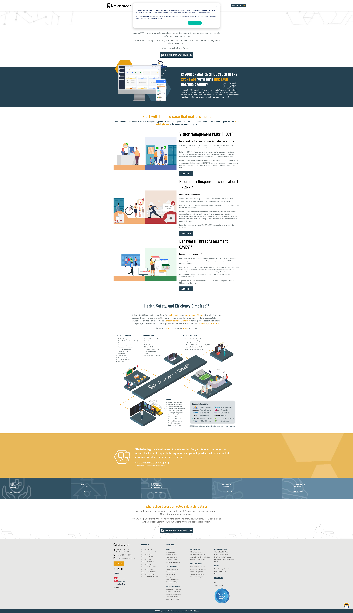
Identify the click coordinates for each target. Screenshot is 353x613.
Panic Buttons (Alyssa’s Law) (128, 341)
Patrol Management (124, 349)
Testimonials (218, 585)
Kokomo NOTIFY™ (147, 557)
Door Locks (121, 353)
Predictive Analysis (174, 423)
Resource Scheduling (175, 419)
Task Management (172, 597)
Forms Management (175, 411)
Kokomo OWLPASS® (148, 567)
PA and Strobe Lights (151, 349)
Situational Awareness (176, 417)
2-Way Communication (152, 345)
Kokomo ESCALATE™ (148, 552)
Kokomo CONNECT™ (148, 574)
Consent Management (175, 407)
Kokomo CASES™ (147, 549)
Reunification (122, 343)
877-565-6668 (126, 555)
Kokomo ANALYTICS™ (148, 562)
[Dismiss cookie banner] (216, 7)
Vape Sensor (122, 355)
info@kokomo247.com (128, 558)
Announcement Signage (152, 355)
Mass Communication (151, 341)
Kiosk (146, 353)
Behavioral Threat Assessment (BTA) (197, 345)
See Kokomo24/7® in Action (178, 54)
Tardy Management (124, 359)
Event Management (124, 345)
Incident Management (175, 402)
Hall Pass (121, 361)
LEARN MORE (185, 173)
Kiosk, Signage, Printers (221, 569)
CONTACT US (119, 564)
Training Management (197, 574)
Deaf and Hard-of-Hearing (193, 343)
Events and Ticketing (173, 562)
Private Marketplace (175, 421)
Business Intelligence (175, 415)
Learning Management (175, 413)
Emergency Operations (125, 347)
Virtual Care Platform (221, 552)
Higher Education (171, 555)
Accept (195, 23)
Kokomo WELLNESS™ (148, 572)
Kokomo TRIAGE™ (147, 554)
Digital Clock (148, 347)
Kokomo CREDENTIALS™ (150, 577)
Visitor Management (125, 339)
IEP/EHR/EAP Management (193, 349)
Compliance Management (176, 409)
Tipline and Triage (124, 351)
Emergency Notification (152, 343)
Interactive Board (150, 351)
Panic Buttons (170, 572)
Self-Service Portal (174, 425)
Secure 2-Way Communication (200, 557)
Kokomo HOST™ (147, 564)
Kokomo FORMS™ (147, 559)
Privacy (196, 611)
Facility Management (175, 405)
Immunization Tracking (192, 341)
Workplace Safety (172, 557)
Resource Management (173, 594)
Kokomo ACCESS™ (147, 569)
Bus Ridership (122, 357)
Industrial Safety (171, 560)
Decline (210, 23)
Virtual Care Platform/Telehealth (196, 339)
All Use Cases (15, 492)
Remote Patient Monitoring (193, 347)
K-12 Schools (170, 552)
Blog (215, 583)
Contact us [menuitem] (237, 5)
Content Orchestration (152, 339)
